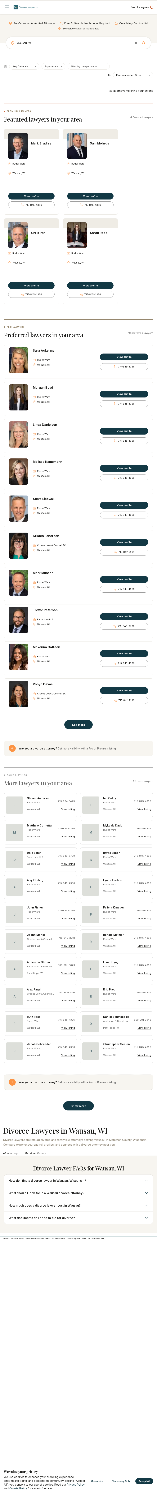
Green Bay (54, 1238)
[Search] (143, 43)
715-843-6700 (126, 626)
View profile (31, 196)
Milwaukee (100, 1238)
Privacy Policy (76, 1484)
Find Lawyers (140, 7)
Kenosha (69, 1238)
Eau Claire (91, 1238)
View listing (68, 809)
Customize (97, 1481)
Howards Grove (24, 1238)
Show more (78, 1106)
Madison (62, 1238)
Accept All (144, 1481)
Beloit (47, 1238)
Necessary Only (121, 1481)
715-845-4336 (33, 205)
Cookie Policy (18, 1488)
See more (78, 724)
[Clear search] (136, 43)
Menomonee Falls (37, 1238)
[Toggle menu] (7, 7)
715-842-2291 (126, 552)
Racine (84, 1238)
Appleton (77, 1238)
